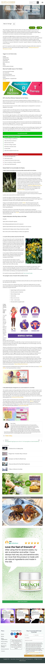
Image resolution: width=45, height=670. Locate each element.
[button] (42, 2)
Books (2, 563)
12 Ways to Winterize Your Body (15, 469)
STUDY (24, 202)
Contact (3, 578)
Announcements (4, 576)
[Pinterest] (10, 435)
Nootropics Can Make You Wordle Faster (17, 458)
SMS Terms (3, 571)
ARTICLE (32, 401)
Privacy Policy (4, 569)
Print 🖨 (32, 27)
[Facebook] (5, 435)
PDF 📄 (39, 27)
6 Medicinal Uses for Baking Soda (16, 448)
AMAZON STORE (20, 189)
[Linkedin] (11, 435)
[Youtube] (6, 435)
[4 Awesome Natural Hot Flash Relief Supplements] (4, 464)
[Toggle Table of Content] (13, 24)
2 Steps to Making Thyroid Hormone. (21, 364)
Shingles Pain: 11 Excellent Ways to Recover (18, 453)
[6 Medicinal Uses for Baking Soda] (4, 448)
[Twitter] (3, 435)
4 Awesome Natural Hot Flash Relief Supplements (19, 464)
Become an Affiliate (3, 574)
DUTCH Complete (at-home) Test (35, 185)
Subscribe (34, 583)
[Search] (38, 2)
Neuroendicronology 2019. (23, 405)
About (2, 561)
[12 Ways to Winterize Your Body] (4, 469)
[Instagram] (8, 435)
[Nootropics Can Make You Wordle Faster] (4, 459)
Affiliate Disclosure (22, 588)
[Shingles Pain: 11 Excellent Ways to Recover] (4, 453)
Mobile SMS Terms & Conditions (34, 580)
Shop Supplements (4, 566)
